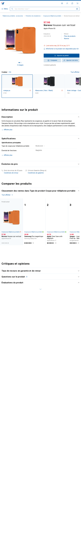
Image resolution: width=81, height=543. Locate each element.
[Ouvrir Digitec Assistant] (72, 3)
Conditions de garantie (36, 173)
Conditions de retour (11, 173)
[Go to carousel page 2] (38, 248)
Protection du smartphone (33, 16)
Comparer (53, 60)
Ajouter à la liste (72, 60)
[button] (61, 45)
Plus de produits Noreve (69, 36)
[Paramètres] (62, 3)
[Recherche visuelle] (77, 9)
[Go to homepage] (3, 3)
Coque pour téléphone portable (52, 16)
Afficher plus (8, 130)
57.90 (47, 22)
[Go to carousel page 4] (41, 248)
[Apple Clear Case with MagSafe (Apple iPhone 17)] (56, 221)
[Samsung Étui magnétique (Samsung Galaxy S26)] (34, 221)
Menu (6, 9)
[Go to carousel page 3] (40, 248)
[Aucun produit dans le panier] (77, 3)
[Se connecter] (67, 3)
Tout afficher (75, 72)
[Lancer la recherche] (12, 8)
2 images (20, 65)
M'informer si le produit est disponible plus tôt (62, 49)
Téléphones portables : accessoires (12, 16)
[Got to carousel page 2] (20, 62)
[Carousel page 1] (37, 248)
